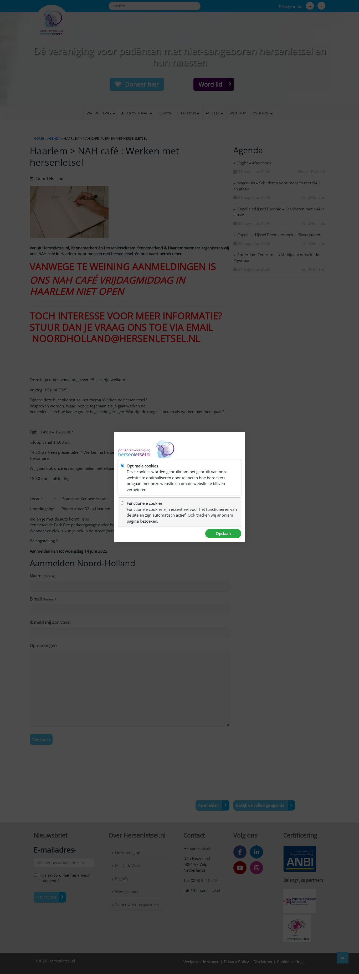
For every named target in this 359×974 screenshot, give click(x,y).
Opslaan (223, 533)
